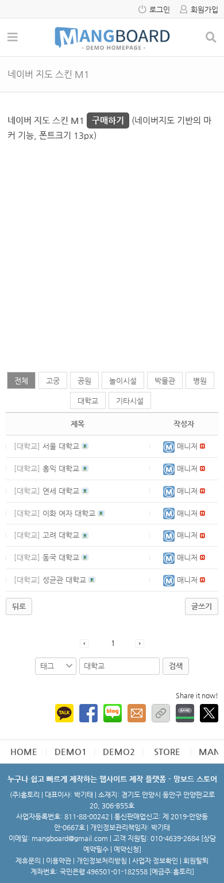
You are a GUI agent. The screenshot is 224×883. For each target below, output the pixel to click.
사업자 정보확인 (155, 861)
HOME (23, 751)
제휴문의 (28, 861)
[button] (170, 446)
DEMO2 (119, 751)
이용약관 (58, 861)
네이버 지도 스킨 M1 (65, 120)
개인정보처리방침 (101, 861)
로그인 (159, 9)
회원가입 (204, 9)
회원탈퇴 (195, 861)
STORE (167, 751)
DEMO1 (71, 751)
